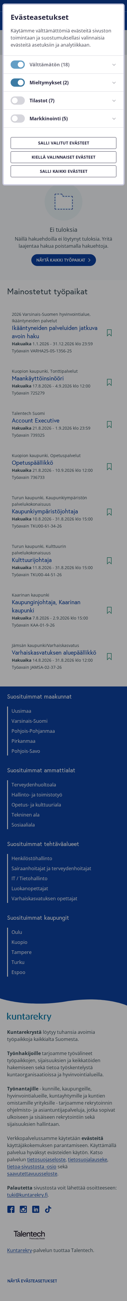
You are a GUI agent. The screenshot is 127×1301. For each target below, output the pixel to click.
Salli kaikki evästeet (63, 171)
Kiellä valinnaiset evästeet (63, 157)
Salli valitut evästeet (63, 143)
